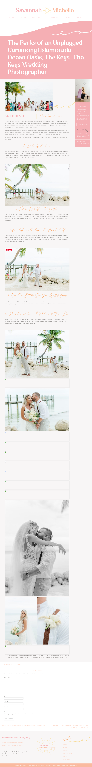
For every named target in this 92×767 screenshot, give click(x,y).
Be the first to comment (13, 664)
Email (6, 701)
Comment (7, 677)
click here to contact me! (59, 657)
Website (6, 707)
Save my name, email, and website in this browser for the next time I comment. (26, 714)
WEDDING (15, 116)
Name (6, 696)
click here (28, 655)
